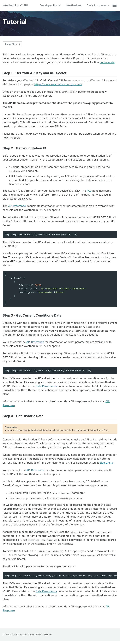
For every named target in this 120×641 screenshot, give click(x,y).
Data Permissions (46, 386)
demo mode (107, 62)
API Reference (17, 205)
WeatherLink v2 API (15, 5)
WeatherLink (73, 5)
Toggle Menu (11, 44)
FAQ (89, 190)
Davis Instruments (98, 5)
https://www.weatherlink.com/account (58, 84)
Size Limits (106, 462)
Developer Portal (50, 5)
